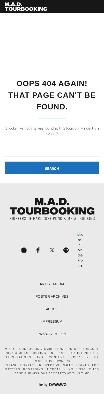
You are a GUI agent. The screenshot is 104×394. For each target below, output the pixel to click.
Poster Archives (52, 296)
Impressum (52, 321)
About (52, 309)
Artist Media (52, 284)
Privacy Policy (52, 334)
